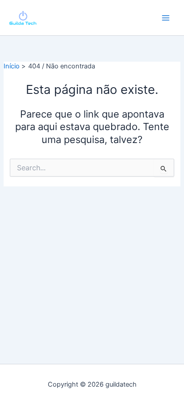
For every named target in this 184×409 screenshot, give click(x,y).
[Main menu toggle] (165, 17)
